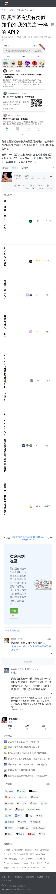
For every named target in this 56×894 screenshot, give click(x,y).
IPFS (9, 809)
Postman (11, 797)
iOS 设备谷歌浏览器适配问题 (21, 769)
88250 (13, 639)
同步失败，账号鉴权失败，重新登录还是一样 (29, 758)
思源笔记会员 (43, 876)
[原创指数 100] (4, 380)
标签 (48, 784)
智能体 (7, 867)
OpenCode (35, 867)
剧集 (32, 863)
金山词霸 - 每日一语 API (5, 217)
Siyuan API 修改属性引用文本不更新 (5, 442)
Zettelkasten (17, 849)
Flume (24, 797)
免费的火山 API (5, 291)
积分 (44, 727)
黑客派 (5, 167)
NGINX (22, 791)
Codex (6, 863)
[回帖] (53, 24)
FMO (45, 867)
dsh (36, 849)
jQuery (10, 791)
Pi (5, 854)
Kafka (9, 834)
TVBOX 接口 (5, 257)
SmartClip (25, 867)
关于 (14, 616)
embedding (16, 863)
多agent (29, 858)
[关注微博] (6, 885)
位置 (27, 177)
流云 (32, 854)
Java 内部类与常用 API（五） (5, 377)
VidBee (7, 849)
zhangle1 (14, 718)
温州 (10, 721)
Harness (28, 849)
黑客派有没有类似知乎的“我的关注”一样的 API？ (28, 538)
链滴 (9, 880)
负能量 (21, 834)
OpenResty (35, 809)
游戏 (40, 815)
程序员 (10, 803)
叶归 (20, 815)
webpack (36, 821)
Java (45, 803)
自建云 (39, 863)
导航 (43, 834)
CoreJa (14, 669)
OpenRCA (40, 854)
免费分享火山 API (5, 328)
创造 (30, 815)
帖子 (27, 727)
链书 (35, 803)
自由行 (21, 809)
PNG (47, 863)
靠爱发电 (30, 876)
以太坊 (23, 821)
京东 (33, 834)
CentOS (23, 803)
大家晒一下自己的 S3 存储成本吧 (23, 741)
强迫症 (10, 828)
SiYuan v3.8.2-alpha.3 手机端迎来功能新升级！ (29, 752)
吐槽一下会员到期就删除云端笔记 (24, 747)
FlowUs (35, 791)
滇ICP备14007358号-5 (10, 889)
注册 (14, 611)
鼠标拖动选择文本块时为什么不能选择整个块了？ (29, 775)
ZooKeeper (40, 828)
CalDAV (15, 867)
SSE (16, 854)
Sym (23, 889)
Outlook (10, 821)
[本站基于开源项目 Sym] (2, 885)
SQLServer (24, 828)
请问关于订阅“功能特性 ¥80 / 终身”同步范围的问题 (29, 764)
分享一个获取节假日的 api (5, 502)
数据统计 (19, 876)
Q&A (26, 167)
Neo (5, 858)
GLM (21, 858)
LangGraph (44, 849)
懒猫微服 (13, 858)
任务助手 (24, 854)
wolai (35, 797)
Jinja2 (25, 863)
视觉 (10, 854)
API (16, 167)
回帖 (10, 727)
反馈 (9, 815)
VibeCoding (40, 858)
